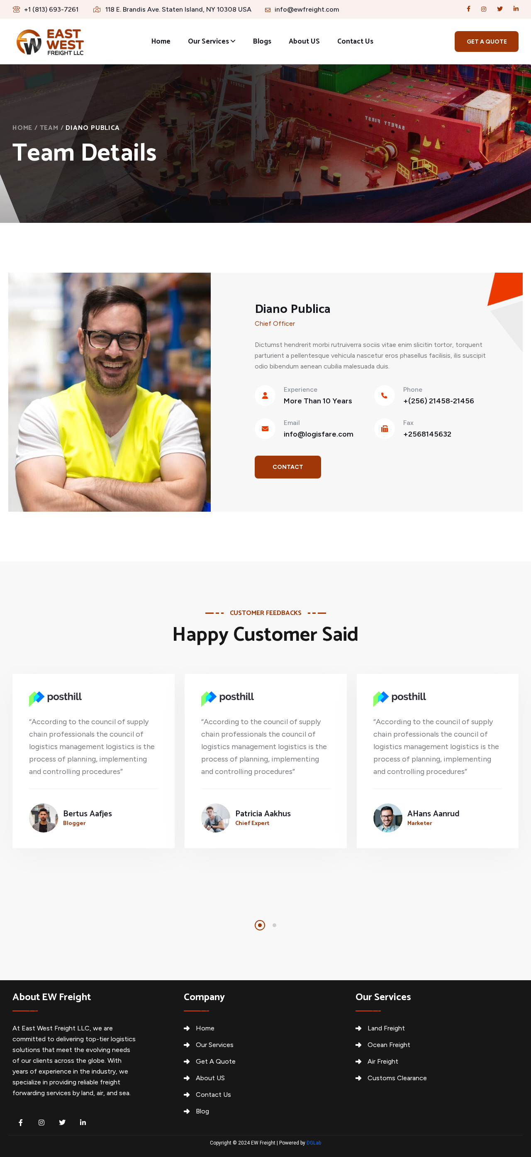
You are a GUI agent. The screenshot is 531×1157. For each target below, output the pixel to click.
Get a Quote (487, 41)
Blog (202, 1111)
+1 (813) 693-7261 (51, 9)
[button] (260, 925)
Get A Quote (216, 1061)
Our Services (208, 41)
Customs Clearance (397, 1078)
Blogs (262, 41)
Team (49, 128)
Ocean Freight (389, 1045)
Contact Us (355, 41)
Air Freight (383, 1061)
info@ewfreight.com (307, 9)
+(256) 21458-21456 (438, 401)
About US (304, 41)
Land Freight (386, 1028)
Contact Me (288, 471)
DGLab (314, 1143)
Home (161, 41)
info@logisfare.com (318, 434)
